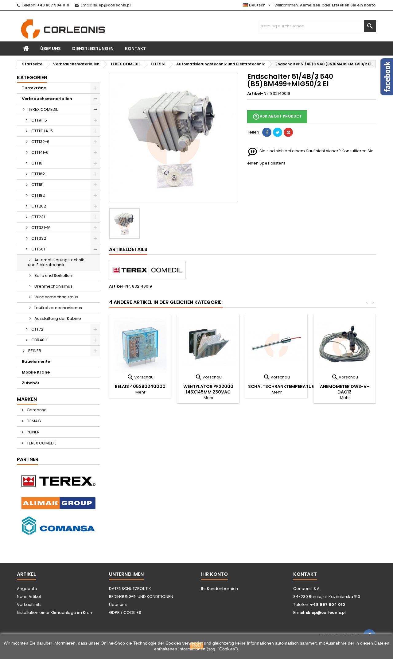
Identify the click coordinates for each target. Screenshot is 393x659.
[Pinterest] (288, 132)
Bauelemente (36, 361)
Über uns (50, 48)
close (197, 645)
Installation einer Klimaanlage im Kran (54, 612)
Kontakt (135, 48)
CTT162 (38, 174)
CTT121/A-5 (42, 131)
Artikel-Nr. (258, 93)
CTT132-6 (40, 142)
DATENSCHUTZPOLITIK (130, 588)
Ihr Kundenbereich (219, 588)
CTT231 (38, 217)
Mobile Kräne (36, 372)
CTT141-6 (40, 152)
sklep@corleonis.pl (112, 5)
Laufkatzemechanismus (58, 308)
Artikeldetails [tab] (128, 249)
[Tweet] (277, 132)
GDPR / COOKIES (125, 612)
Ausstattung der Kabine (57, 318)
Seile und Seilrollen (53, 275)
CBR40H (39, 340)
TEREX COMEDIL (43, 109)
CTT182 (38, 195)
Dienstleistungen (93, 48)
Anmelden (310, 5)
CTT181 (37, 185)
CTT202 (38, 206)
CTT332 (38, 238)
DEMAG (33, 421)
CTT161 (37, 163)
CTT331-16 (41, 228)
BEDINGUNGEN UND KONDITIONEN (141, 596)
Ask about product (277, 116)
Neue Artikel (29, 596)
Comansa (36, 410)
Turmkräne (34, 88)
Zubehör (31, 383)
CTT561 (38, 249)
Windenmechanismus (56, 297)
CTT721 (38, 329)
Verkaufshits (29, 604)
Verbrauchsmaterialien (47, 99)
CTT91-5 (39, 120)
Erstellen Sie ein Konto (353, 5)
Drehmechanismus (53, 286)
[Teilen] (266, 132)
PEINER (34, 351)
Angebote (27, 588)
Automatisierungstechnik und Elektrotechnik (56, 262)
